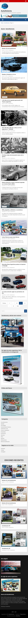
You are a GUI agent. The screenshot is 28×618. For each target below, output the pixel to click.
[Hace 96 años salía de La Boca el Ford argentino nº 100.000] (14, 118)
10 (16, 303)
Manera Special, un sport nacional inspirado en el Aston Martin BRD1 (13, 183)
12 (24, 303)
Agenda (2, 423)
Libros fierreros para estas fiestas (10, 237)
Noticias (4, 288)
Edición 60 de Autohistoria (9, 503)
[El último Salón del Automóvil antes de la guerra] (14, 145)
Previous (4, 303)
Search (25, 311)
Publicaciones (5, 233)
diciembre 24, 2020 (6, 158)
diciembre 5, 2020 (5, 267)
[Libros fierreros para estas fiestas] (14, 227)
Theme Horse (23, 614)
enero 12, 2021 (5, 50)
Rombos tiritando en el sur (9, 74)
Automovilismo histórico (6, 427)
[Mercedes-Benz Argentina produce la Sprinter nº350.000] (14, 255)
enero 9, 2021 (5, 76)
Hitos (8, 261)
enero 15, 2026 (5, 527)
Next (18, 306)
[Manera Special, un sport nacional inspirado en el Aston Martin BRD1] (14, 173)
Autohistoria (6, 11)
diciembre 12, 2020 (6, 211)
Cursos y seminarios (5, 430)
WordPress (18, 616)
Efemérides (4, 97)
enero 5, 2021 (5, 103)
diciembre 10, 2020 (6, 238)
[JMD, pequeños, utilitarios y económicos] (14, 200)
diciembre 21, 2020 (6, 185)
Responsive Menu (25, 1)
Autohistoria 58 (6, 548)
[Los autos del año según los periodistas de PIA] (14, 282)
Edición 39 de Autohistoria (9, 48)
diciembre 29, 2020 (6, 130)
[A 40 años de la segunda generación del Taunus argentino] (14, 91)
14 (13, 306)
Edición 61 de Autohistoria (9, 480)
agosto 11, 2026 (5, 482)
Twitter (2, 450)
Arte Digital (3, 425)
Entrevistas (3, 433)
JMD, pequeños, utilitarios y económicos (12, 210)
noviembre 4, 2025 (5, 550)
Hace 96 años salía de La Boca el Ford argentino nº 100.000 (11, 128)
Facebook (3, 448)
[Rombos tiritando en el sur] (14, 65)
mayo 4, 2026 (4, 504)
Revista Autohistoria (6, 45)
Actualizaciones (4, 422)
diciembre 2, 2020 (5, 295)
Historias (4, 179)
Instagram (3, 451)
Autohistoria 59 (6, 525)
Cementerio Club (5, 71)
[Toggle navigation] (2, 19)
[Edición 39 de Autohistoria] (14, 39)
